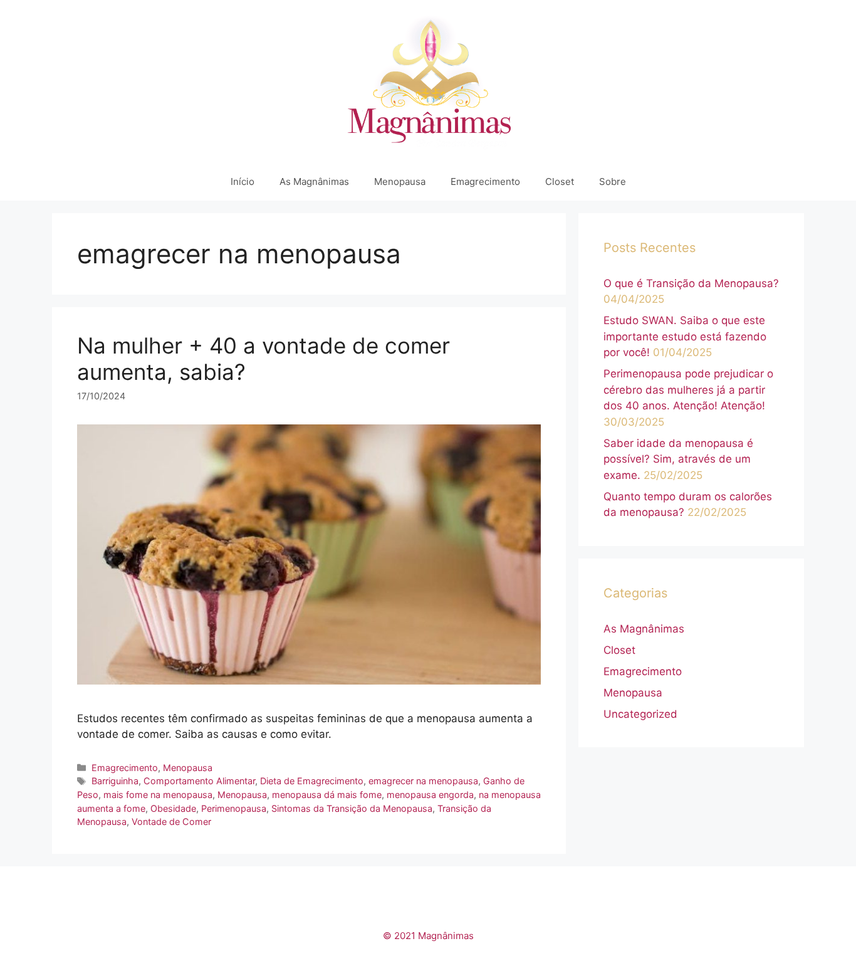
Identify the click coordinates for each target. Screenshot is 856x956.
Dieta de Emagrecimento (311, 780)
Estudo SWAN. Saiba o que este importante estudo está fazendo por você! (684, 336)
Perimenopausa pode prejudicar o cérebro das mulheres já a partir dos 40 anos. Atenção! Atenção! (688, 389)
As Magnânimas (314, 181)
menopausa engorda (430, 794)
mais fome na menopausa (157, 794)
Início (242, 181)
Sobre (612, 181)
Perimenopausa (233, 808)
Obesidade (173, 808)
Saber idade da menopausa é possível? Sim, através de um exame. (678, 459)
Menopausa (399, 181)
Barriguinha (114, 780)
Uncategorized (640, 714)
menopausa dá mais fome (327, 794)
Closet (559, 181)
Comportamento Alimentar (199, 780)
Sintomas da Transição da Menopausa (351, 808)
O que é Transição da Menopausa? (691, 283)
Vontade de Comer (171, 821)
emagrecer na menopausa (423, 780)
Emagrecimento (485, 181)
